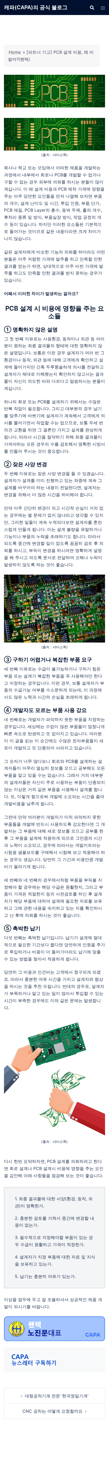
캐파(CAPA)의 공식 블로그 (35, 7)
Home (15, 52)
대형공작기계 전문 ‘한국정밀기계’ (56, 1395)
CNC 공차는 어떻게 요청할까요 (52, 1411)
